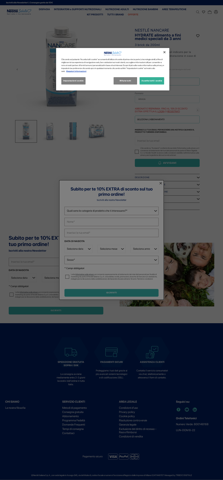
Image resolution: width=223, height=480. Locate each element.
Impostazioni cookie (73, 80)
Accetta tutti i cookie (151, 80)
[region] (112, 69)
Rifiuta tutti (125, 80)
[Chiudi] (164, 52)
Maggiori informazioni (76, 71)
